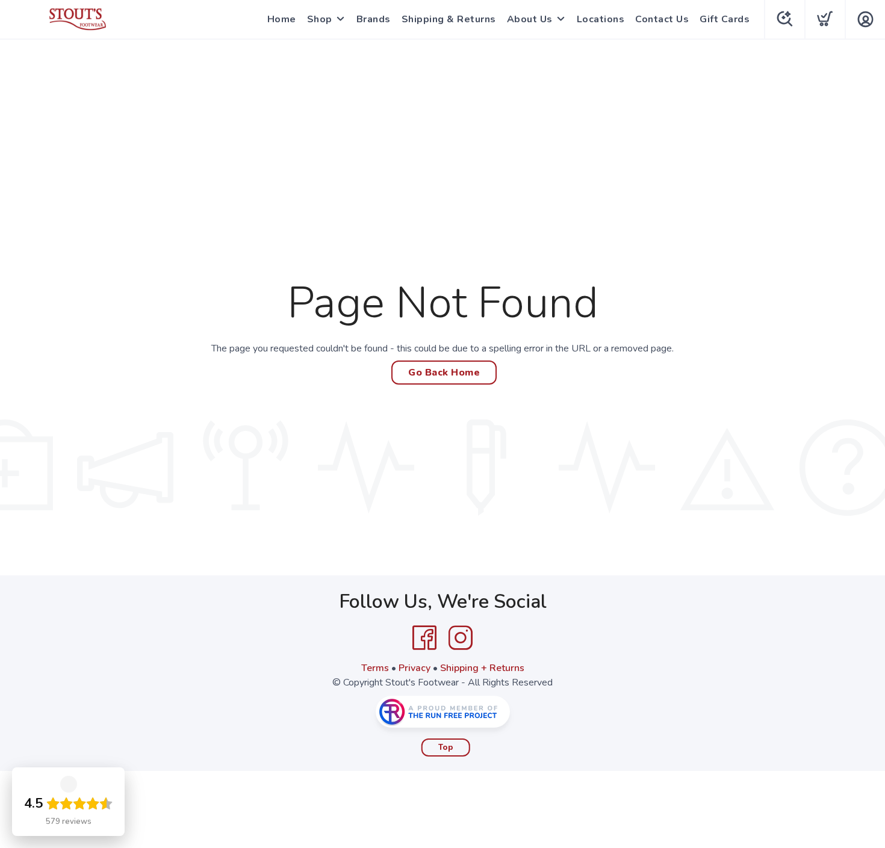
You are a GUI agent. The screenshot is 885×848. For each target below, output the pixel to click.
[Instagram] (460, 638)
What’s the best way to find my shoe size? (792, 771)
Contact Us (662, 19)
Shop (319, 19)
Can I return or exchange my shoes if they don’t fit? (798, 725)
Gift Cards (725, 19)
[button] (853, 812)
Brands (373, 19)
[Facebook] (424, 638)
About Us (530, 19)
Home (281, 19)
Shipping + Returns (482, 668)
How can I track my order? (815, 685)
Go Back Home (444, 372)
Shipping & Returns (449, 19)
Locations (601, 19)
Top (445, 747)
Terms (375, 668)
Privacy (414, 668)
